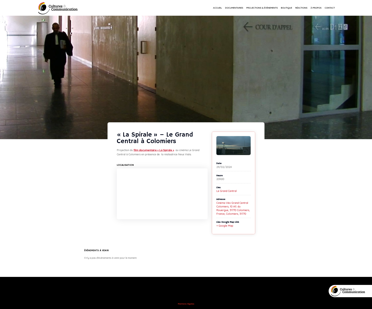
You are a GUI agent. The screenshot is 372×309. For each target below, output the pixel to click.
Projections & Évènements (262, 8)
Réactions (301, 8)
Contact (330, 8)
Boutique (286, 8)
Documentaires (234, 8)
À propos (316, 8)
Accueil (217, 8)
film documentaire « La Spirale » (154, 150)
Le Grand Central (226, 191)
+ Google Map (224, 225)
